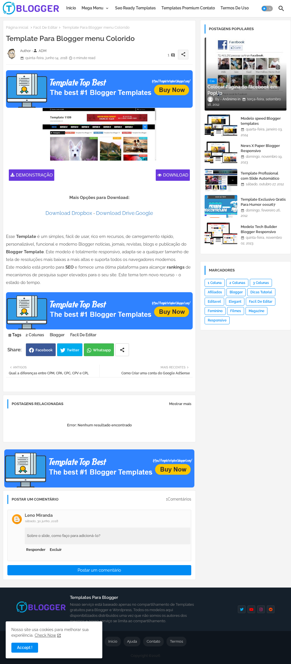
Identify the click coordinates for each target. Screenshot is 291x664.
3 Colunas (261, 283)
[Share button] (122, 349)
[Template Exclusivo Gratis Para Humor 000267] (221, 206)
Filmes (235, 311)
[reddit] (271, 609)
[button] (267, 8)
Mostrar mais (180, 404)
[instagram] (261, 609)
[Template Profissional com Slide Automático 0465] (221, 180)
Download (175, 175)
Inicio (71, 8)
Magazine (256, 311)
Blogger (57, 335)
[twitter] (242, 609)
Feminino (215, 311)
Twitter (73, 350)
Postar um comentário (99, 570)
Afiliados (215, 292)
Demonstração (34, 175)
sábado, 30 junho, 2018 (41, 521)
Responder (35, 549)
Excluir (56, 549)
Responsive (217, 320)
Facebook (44, 350)
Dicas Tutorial (261, 292)
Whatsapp (102, 350)
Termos (176, 641)
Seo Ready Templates (135, 8)
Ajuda (132, 641)
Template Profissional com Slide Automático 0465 (260, 178)
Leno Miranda (39, 515)
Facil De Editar (45, 27)
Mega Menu (92, 8)
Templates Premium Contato (188, 8)
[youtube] (251, 609)
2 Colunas (35, 335)
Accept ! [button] (24, 647)
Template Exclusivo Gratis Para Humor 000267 (263, 202)
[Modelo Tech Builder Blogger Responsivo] (221, 233)
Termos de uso (235, 8)
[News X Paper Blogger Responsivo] (221, 152)
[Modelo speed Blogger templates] (221, 125)
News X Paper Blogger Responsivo (260, 148)
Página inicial (17, 27)
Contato (153, 641)
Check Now (45, 635)
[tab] (71, 8)
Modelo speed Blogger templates (261, 121)
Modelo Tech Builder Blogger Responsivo (259, 229)
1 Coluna (215, 283)
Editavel (214, 302)
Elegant (235, 302)
